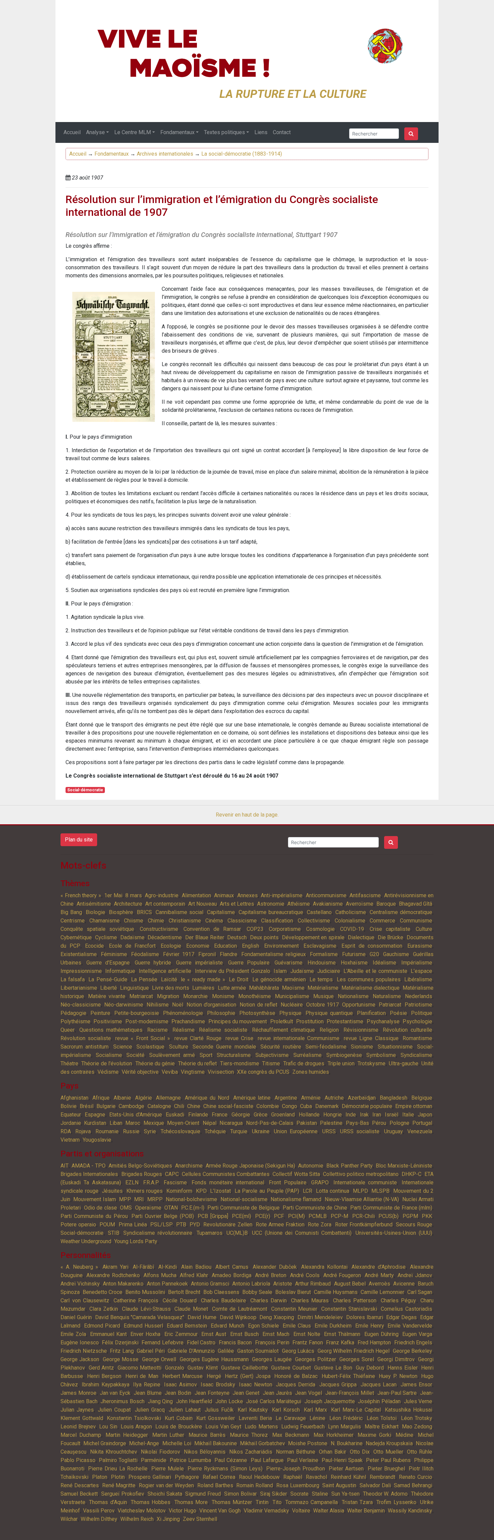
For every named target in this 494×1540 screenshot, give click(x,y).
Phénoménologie (183, 1013)
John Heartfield (194, 1401)
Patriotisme (418, 1004)
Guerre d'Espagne (108, 962)
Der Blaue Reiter (204, 937)
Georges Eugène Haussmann (214, 1359)
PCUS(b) (388, 1216)
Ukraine (261, 1131)
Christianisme (185, 920)
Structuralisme (234, 1055)
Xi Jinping (168, 1519)
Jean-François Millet (349, 1393)
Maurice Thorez (249, 1435)
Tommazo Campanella (311, 1502)
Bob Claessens (221, 1292)
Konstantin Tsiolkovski (134, 1418)
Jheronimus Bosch (122, 1401)
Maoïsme (293, 988)
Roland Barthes (215, 1485)
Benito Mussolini (145, 1292)
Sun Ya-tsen (345, 1494)
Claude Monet (191, 1309)
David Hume (202, 1317)
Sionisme (362, 1046)
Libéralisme (418, 979)
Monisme (223, 996)
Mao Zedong (417, 1426)
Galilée (226, 1351)
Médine (404, 1435)
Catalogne (159, 1106)
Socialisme (109, 1055)
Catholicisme (350, 912)
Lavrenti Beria (255, 1418)
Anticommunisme (326, 895)
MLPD (360, 1191)
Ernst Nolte (306, 1334)
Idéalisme (384, 962)
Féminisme (114, 954)
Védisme (108, 1072)
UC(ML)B (237, 1233)
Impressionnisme (81, 971)
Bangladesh (393, 1098)
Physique (290, 1013)
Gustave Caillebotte (244, 1368)
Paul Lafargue (267, 1460)
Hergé (214, 1376)
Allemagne (168, 1098)
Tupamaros (209, 1233)
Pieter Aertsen (346, 1468)
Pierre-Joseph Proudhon (295, 1468)
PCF (279, 1216)
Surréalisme (307, 1055)
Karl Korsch (286, 1410)
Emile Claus (297, 1325)
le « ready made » (203, 979)
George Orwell (159, 1359)
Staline (320, 1494)
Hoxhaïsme (354, 962)
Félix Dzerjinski (120, 1342)
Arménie (311, 1098)
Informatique (120, 971)
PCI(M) (296, 1216)
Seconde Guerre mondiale (224, 1046)
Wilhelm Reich (137, 1519)
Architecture (128, 904)
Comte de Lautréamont (239, 1309)
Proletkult (281, 1021)
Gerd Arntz (101, 1368)
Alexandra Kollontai (324, 1267)
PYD (195, 1224)
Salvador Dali (375, 1485)
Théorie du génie (155, 1063)
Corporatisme (285, 929)
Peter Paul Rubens (388, 1460)
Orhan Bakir (332, 1452)
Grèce (260, 1114)
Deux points (264, 937)
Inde (350, 1114)
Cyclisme (106, 937)
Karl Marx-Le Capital (356, 1410)
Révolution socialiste (85, 1038)
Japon (425, 1114)
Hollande (309, 1114)
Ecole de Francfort (132, 946)
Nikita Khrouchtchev (113, 1452)
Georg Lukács (298, 1351)
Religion (329, 1030)
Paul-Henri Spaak (342, 1460)
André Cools (305, 1275)
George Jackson (79, 1359)
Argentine (286, 1098)
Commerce (382, 920)
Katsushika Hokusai (408, 1410)
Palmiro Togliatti (118, 1460)
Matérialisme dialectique (370, 988)
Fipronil (207, 954)
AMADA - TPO (88, 1165)
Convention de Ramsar (212, 929)
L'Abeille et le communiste (375, 971)
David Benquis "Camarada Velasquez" (139, 1317)
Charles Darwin (268, 1300)
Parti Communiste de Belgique (243, 1208)
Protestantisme (345, 1021)
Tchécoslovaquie (180, 1131)
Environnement (281, 946)
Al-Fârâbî (143, 1267)
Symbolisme (381, 1055)
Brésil (86, 1106)
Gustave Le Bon (333, 1368)
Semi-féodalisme (325, 1046)
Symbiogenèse (344, 1055)
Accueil (72, 132)
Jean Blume (148, 1393)
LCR (307, 1191)
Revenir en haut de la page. (247, 815)
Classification (277, 920)
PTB (181, 1224)
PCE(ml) (241, 1216)
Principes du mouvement (237, 1021)
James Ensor (416, 1384)
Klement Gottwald (81, 1418)
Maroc (132, 1123)
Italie (408, 1114)
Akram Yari (115, 1267)
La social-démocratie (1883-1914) (241, 154)
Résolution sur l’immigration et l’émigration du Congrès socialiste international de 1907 (222, 206)
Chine (193, 1106)
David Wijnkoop (238, 1317)
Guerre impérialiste (199, 962)
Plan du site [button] (79, 839)
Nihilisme (158, 1004)
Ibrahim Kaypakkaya (105, 1384)
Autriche (334, 1098)
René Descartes (79, 1485)
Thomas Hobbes (150, 1502)
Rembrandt (382, 1477)
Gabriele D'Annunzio (191, 1351)
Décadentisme (165, 937)
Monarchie (195, 996)
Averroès (379, 1283)
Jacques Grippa (338, 1384)
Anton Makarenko (123, 1283)
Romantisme (417, 1038)
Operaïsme (148, 1208)
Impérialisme (416, 962)
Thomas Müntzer (232, 1502)
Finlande (198, 1114)
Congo (289, 1106)
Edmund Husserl (143, 1325)
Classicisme (242, 920)
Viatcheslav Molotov (142, 1510)
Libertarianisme (78, 988)
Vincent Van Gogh (219, 1510)
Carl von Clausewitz (84, 1300)
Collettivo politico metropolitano (361, 1174)
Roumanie (107, 1131)
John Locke (229, 1401)
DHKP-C (411, 1174)
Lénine (317, 1418)
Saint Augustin (339, 1485)
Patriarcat (390, 1004)
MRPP (155, 1199)
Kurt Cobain (179, 1418)
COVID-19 (352, 929)
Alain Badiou (196, 1267)
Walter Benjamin (366, 1510)
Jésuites (112, 1191)
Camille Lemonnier (382, 1292)
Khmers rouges (144, 1191)
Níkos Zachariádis (250, 1452)
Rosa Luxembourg (297, 1485)
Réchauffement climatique (283, 1030)
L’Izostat (220, 1191)
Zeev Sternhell (200, 1519)
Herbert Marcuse (182, 1376)
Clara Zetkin (103, 1309)
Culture (424, 929)
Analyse (95, 132)
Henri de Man (141, 1376)
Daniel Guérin (76, 1317)
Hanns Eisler (402, 1368)
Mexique (153, 1123)
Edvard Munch (227, 1325)
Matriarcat (141, 996)
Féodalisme (145, 954)
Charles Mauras (310, 1300)
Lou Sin (108, 1426)
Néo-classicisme (80, 1004)
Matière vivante (106, 996)
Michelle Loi (176, 1443)
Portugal (422, 1123)
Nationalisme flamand (296, 1199)
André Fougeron (342, 1275)
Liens (260, 132)
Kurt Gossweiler (215, 1418)
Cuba (306, 1106)
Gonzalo (174, 1368)
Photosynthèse (257, 1013)
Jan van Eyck (115, 1393)
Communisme (416, 920)
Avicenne (404, 1283)
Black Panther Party (349, 1165)
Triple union (341, 1063)
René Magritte (119, 1485)
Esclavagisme (319, 946)
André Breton (270, 1275)
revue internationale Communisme (299, 1038)
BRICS (144, 912)
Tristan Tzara (357, 1502)
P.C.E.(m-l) (192, 1208)
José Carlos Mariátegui (273, 1401)
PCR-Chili (363, 1216)
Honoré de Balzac (296, 1376)
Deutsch (237, 937)
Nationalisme (353, 996)
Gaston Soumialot (258, 1351)
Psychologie (417, 1021)
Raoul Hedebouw (259, 1477)
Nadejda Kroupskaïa (389, 1443)
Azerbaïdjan (362, 1098)
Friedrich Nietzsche (83, 1351)
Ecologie (171, 946)
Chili (179, 1106)
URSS (329, 1131)
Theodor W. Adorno (385, 1494)
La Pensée (144, 979)
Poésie (398, 1013)
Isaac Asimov (180, 1384)
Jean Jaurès (277, 1393)
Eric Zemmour (181, 1334)
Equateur (70, 1114)
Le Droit (238, 979)
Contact (282, 132)
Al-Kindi (167, 1267)
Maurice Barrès (207, 1435)
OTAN (171, 1208)
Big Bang (71, 912)
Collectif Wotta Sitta (296, 1174)
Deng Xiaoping (276, 1317)
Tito (277, 1502)
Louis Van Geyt (223, 1426)
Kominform (179, 1191)
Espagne (95, 1114)
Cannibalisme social (179, 912)
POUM (107, 1224)
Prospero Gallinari (149, 1477)
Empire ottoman (413, 1106)
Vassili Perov (99, 1510)
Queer (67, 1030)
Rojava (83, 1131)
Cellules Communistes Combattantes (226, 1174)
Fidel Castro (201, 1342)
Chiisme (133, 920)
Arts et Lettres (237, 904)
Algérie (143, 1098)
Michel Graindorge (104, 1443)
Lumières (203, 988)
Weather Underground (85, 1241)
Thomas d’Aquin (108, 1502)
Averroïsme (359, 904)
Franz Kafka (340, 1342)
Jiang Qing (160, 1401)
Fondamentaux (177, 132)
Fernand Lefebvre (162, 1342)
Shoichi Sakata (165, 1494)
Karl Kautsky (253, 1410)
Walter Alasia (328, 1510)
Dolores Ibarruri (364, 1317)
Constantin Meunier (294, 1309)
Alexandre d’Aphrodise (379, 1267)
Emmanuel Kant (108, 1334)
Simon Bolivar (240, 1494)
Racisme (157, 1030)
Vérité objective (140, 1072)
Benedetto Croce (102, 1292)
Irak (364, 1114)
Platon (99, 1477)
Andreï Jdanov (415, 1275)
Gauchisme (396, 954)
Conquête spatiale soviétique (97, 929)
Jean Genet (246, 1393)
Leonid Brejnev (78, 1426)
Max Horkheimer (334, 1435)
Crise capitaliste (390, 929)
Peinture (100, 1013)
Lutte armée (232, 988)
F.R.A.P (151, 1182)
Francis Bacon (235, 1342)
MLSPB (380, 1191)
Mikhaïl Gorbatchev (262, 1443)
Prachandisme (188, 1021)
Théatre (69, 1063)
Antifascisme (365, 895)
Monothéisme (254, 996)
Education (225, 946)
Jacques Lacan (379, 1384)
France (220, 1114)
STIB (113, 1233)
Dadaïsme (132, 937)
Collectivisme (314, 920)
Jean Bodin (178, 1393)
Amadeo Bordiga (231, 1275)
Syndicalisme (416, 1055)
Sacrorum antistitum (84, 1046)
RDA (65, 1131)
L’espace (421, 971)
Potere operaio (78, 1224)
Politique (421, 1013)
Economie (197, 946)
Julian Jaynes (77, 1410)
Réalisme (183, 1030)
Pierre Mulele (167, 1468)
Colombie (267, 1106)
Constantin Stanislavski (349, 1309)
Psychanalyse (383, 1021)
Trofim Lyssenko (396, 1502)
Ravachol (316, 1477)
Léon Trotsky (417, 1418)
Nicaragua (231, 1123)
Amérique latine (252, 1098)
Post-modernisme (146, 1021)
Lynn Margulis (344, 1426)
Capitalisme (221, 912)
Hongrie (332, 1114)
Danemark (327, 1106)
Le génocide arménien (279, 979)
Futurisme (354, 954)
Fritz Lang (122, 1351)
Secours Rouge (414, 1224)
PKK (427, 1216)
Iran (376, 1114)
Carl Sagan (419, 1292)
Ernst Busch (244, 1334)
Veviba (170, 1072)
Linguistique (134, 988)
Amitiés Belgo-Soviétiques (140, 1165)
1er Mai (113, 895)
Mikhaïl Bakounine (215, 1443)
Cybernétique (76, 937)
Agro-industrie (161, 895)
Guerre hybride (153, 962)
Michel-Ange (144, 1443)
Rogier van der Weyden (166, 1485)
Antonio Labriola (251, 1283)
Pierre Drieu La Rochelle (118, 1468)
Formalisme (324, 954)
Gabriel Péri (151, 1351)
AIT (64, 1165)
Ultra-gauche (403, 1063)
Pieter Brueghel (386, 1468)
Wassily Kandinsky (410, 1510)
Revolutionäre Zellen (227, 1224)
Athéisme (298, 904)
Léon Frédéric (346, 1418)
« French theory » (80, 895)
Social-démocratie (85, 790)
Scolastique (150, 1046)
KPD (201, 1191)
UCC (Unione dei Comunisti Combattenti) (302, 1233)
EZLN (131, 1182)
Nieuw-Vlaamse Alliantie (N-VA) (362, 1199)
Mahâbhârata (264, 988)
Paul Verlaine (302, 1460)
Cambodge (131, 1106)
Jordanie (70, 1123)
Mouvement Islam (94, 1199)
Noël (177, 1004)
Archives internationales (165, 154)
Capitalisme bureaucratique (271, 912)
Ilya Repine (146, 1384)
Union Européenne (296, 1131)
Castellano (319, 912)
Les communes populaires (369, 979)
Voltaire (301, 1510)
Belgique (421, 1098)
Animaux (224, 895)
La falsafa (72, 979)
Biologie (95, 912)
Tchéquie (215, 1131)
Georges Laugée (271, 1359)
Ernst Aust (213, 1334)
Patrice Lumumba (190, 1460)
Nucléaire (292, 1004)
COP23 (255, 929)
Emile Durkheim (333, 1325)
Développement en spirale (313, 937)
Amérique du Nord (207, 1098)
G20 (374, 954)
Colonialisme (350, 920)
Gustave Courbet (291, 1368)
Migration (168, 996)
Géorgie (241, 1114)
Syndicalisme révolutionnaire (157, 1233)
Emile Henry (369, 1325)
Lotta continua (332, 1191)
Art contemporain (165, 904)
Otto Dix (360, 1452)
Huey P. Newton (398, 1376)
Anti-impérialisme (281, 895)
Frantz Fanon (307, 1342)
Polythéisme (75, 1021)
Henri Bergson (104, 1376)
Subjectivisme (272, 1055)
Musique (323, 996)
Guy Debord (370, 1368)
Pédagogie (73, 1013)
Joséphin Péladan (379, 1401)
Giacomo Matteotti (140, 1368)
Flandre (228, 954)
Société (135, 1055)
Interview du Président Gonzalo (232, 971)
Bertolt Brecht (184, 1292)
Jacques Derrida (295, 1384)
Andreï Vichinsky (80, 1283)
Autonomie (310, 1165)
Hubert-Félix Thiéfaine (348, 1376)
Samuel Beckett (79, 1494)
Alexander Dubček (275, 1267)
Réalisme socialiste (223, 1030)
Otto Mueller (388, 1452)
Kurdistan (95, 1123)
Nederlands (418, 996)
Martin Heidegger (127, 1435)
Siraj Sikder (273, 1494)
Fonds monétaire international (228, 1182)
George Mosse (120, 1359)
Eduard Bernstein (187, 1325)
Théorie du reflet (197, 1063)
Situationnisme (395, 1046)
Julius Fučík (219, 1410)
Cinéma (214, 920)
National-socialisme (243, 1199)
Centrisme (72, 920)
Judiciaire (328, 971)
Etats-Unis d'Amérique (135, 1114)
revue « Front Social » (142, 1038)
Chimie (156, 920)
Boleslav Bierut (293, 1292)
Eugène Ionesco (79, 1342)
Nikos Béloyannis (204, 1452)
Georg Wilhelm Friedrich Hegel (354, 1351)
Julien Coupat (114, 1410)
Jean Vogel (308, 1393)
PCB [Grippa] (213, 1216)
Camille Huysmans (336, 1292)
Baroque (386, 904)
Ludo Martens (261, 1426)
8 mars (133, 895)
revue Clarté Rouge (197, 1038)
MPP (125, 1199)
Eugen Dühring (381, 1334)
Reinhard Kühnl (348, 1477)
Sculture (178, 1046)
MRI (139, 1199)
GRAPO (320, 1182)
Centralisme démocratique (401, 912)
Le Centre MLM (132, 132)
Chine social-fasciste (228, 1106)
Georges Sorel (356, 1359)
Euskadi (175, 1114)
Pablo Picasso (77, 1460)
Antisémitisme (94, 904)
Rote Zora (319, 1224)
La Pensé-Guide (107, 979)
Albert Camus (231, 1267)
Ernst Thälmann (342, 1334)
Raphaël (292, 1477)
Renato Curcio (415, 1477)
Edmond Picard (102, 1325)
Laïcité (169, 979)
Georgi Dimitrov (395, 1359)
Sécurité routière (280, 1046)
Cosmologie (320, 929)
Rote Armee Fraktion (280, 1224)
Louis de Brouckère (178, 1426)
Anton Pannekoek (167, 1283)
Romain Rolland (254, 1485)
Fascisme (175, 1182)
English (250, 946)
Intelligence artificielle (165, 971)
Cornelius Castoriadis (406, 1309)
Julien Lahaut (185, 1410)
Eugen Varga (417, 1334)
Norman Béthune (295, 1452)
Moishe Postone (307, 1443)
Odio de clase (100, 1208)
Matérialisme (322, 988)
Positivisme (107, 1021)
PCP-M (339, 1216)
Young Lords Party (135, 1241)
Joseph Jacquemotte (329, 1401)
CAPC (172, 1174)
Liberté (108, 988)
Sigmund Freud (203, 1494)
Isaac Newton (255, 1384)
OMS (126, 1208)
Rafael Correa (219, 1477)
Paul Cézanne (230, 1460)
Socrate (299, 1494)
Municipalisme (292, 996)
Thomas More (191, 1502)
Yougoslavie (97, 1140)
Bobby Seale (257, 1292)
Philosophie (221, 1013)
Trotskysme (371, 1063)
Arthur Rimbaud (313, 1283)
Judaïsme (302, 971)
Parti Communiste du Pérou (94, 1216)
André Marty (379, 1275)
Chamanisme (104, 920)
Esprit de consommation (371, 946)
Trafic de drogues (304, 1063)
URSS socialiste (359, 1131)
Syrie (150, 1131)
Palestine (331, 1123)
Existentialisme (78, 954)
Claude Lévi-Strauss (146, 1309)
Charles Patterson (355, 1300)
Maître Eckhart (382, 1426)
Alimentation (196, 895)
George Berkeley (413, 1351)
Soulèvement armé (172, 1055)
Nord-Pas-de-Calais (269, 1123)
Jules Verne (418, 1401)
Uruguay (393, 1131)
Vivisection (221, 1072)
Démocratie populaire (367, 1106)
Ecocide (94, 946)
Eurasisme (419, 946)
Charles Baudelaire (223, 1300)
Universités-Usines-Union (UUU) (394, 1233)
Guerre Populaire (249, 962)
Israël (391, 1114)
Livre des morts (170, 988)
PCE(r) (262, 1216)
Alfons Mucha (159, 1275)
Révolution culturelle (407, 1030)
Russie (131, 1131)
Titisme (271, 1063)
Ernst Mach (275, 1334)
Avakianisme (328, 904)
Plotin (118, 1477)
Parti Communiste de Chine (315, 1208)
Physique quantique (329, 1013)
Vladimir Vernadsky (266, 1510)
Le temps (321, 979)
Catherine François (136, 1300)
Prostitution (310, 1021)
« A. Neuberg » (79, 1267)
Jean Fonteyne (212, 1393)
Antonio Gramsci (210, 1283)
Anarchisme (189, 1165)
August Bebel (350, 1283)
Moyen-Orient (183, 1123)
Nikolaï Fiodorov (160, 1452)
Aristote (282, 1283)
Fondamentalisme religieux (273, 954)
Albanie (122, 1098)
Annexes (247, 895)
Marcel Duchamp (80, 1435)
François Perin (272, 1342)
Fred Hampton (374, 1342)
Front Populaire (287, 1182)
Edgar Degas (401, 1317)
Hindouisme (321, 962)
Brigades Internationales (89, 1174)
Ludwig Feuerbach (303, 1426)
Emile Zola (73, 1334)
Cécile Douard (180, 1300)
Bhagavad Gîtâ (415, 904)
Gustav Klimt (203, 1368)
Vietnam (70, 1140)
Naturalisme (387, 996)
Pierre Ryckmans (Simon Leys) (225, 1468)
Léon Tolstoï (382, 1418)
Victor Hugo (182, 1510)
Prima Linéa (133, 1224)
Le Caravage (291, 1418)
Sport (206, 1055)
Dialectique (361, 937)
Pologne (399, 1123)
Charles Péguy (398, 1300)
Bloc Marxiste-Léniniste (404, 1165)
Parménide (153, 1460)
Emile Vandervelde (409, 1325)
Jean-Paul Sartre (397, 1393)
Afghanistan (74, 1098)
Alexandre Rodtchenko (113, 1275)
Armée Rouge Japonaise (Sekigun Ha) (250, 1165)
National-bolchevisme (191, 1199)
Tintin (262, 1502)
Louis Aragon (136, 1426)
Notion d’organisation (211, 1004)
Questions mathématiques (111, 1030)
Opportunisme (358, 1004)
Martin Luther (168, 1435)
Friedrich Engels (413, 1342)
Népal (209, 1123)
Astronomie (270, 904)
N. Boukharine (347, 1443)
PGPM (410, 1216)
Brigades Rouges (141, 1174)
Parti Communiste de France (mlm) (391, 1208)
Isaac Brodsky (218, 1384)
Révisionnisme (360, 1030)
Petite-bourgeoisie (136, 1013)
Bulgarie (106, 1106)
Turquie (238, 1131)
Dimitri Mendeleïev (320, 1317)
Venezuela (419, 1131)
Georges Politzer (315, 1359)
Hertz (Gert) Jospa (247, 1376)
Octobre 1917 (322, 1004)
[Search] (411, 133)
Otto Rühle (419, 1452)
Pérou (379, 1123)
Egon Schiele (263, 1325)
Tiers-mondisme (239, 1063)
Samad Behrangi (413, 1485)
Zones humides (310, 1072)
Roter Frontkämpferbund (364, 1224)
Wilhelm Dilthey (99, 1519)
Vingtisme (193, 1072)
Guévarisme (288, 962)
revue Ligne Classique (371, 1038)
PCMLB (317, 1216)
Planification (371, 1013)
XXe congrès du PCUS (263, 1072)
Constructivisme (159, 929)
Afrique (101, 1098)
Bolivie (68, 1106)
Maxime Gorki (374, 1435)
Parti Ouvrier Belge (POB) (162, 1216)
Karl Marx (315, 1410)
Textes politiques (224, 132)
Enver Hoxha (145, 1334)
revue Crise (239, 1038)
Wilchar (69, 1519)
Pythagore (187, 1477)
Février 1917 (178, 954)
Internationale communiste (365, 1182)
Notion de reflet (258, 1004)
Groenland (283, 1114)
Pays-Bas (357, 1123)
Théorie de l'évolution (106, 1063)
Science (122, 1046)
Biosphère (121, 912)
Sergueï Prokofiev (122, 1494)
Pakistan (306, 1123)
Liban (116, 1123)
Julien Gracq (150, 1410)
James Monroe (78, 1393)
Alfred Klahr (194, 1275)
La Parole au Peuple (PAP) (267, 1191)
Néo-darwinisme (123, 1004)
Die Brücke (391, 937)
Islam (280, 971)
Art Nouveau (202, 904)
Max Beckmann (290, 1435)
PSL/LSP (161, 1224)
